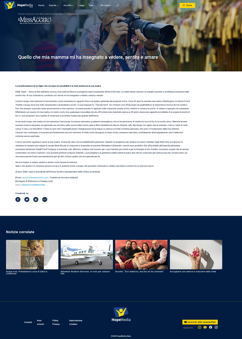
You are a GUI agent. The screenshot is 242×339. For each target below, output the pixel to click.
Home (41, 5)
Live (91, 5)
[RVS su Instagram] (216, 328)
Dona (189, 5)
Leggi (81, 5)
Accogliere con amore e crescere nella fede (193, 271)
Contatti (28, 322)
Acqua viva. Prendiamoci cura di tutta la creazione (26, 272)
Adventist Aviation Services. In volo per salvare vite (85, 272)
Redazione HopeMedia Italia (33, 185)
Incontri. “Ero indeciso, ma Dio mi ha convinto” (139, 271)
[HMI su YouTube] (205, 328)
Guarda (52, 5)
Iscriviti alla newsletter (202, 322)
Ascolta (67, 5)
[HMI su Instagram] (199, 328)
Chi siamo (105, 5)
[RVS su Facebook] (210, 328)
